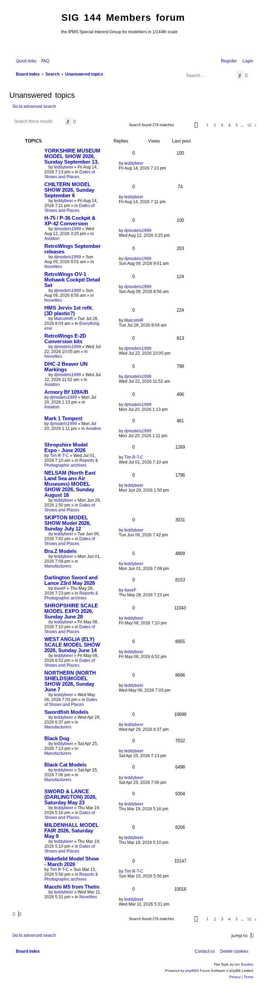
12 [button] (249, 125)
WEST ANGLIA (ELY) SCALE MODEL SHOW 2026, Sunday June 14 (72, 645)
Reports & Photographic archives (71, 463)
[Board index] (33, 30)
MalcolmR (63, 318)
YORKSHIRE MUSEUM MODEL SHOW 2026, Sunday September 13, (72, 156)
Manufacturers (57, 566)
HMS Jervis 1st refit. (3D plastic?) (68, 310)
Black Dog (56, 738)
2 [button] (215, 125)
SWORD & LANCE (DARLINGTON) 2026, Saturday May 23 (70, 797)
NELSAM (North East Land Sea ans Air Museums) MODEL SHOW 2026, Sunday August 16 (70, 484)
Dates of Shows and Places (69, 174)
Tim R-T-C (59, 455)
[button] (196, 125)
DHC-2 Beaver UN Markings (66, 366)
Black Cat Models (65, 765)
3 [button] (222, 125)
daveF (60, 588)
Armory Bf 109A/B (66, 392)
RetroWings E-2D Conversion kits (65, 338)
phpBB (190, 970)
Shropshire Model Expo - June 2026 (66, 447)
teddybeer (63, 167)
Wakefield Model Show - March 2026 (71, 861)
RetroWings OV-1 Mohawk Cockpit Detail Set (72, 279)
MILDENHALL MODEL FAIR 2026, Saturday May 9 (71, 830)
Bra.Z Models (60, 551)
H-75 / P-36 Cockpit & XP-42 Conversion (70, 220)
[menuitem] (43, 61)
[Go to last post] (146, 163)
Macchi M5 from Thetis (71, 887)
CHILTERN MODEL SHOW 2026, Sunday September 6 (69, 190)
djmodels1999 (67, 228)
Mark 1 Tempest (63, 418)
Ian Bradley (244, 964)
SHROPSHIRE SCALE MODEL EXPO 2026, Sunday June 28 (71, 611)
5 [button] (237, 125)
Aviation (52, 238)
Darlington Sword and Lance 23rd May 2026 (71, 580)
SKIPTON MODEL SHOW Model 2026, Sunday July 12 (67, 523)
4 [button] (229, 125)
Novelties (53, 266)
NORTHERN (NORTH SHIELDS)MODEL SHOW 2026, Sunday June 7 (70, 681)
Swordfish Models (66, 712)
